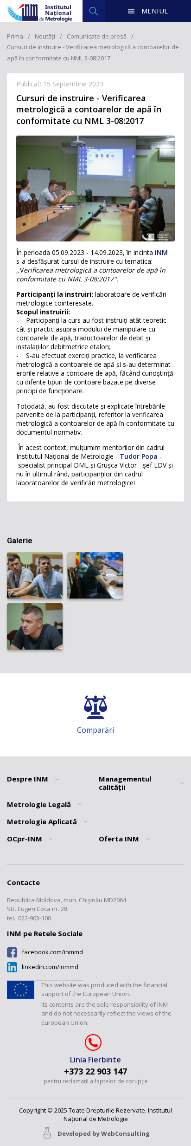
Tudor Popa (139, 456)
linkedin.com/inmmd (50, 967)
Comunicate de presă (97, 36)
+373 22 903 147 (95, 1071)
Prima (15, 36)
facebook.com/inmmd (52, 952)
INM (160, 252)
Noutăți (45, 36)
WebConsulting (125, 1133)
